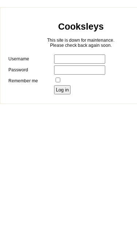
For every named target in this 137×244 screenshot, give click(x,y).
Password (18, 69)
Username (18, 58)
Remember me (23, 80)
